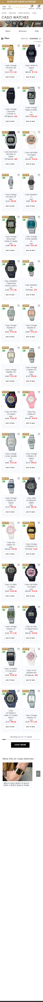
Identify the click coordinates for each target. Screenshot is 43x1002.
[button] (31, 39)
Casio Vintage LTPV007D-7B (11, 196)
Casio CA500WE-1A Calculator (10, 670)
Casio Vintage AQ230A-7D (31, 717)
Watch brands (24, 13)
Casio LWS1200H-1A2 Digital (31, 586)
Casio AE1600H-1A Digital (11, 586)
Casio (34, 13)
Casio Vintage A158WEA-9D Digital (31, 370)
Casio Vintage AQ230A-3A (11, 628)
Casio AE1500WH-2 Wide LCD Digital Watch (10, 714)
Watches (12, 13)
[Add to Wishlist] (18, 46)
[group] (8, 31)
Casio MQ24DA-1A (31, 196)
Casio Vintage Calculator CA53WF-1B (11, 112)
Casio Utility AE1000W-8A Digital (31, 501)
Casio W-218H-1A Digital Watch (31, 628)
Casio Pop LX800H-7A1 (10, 544)
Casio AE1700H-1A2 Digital (11, 413)
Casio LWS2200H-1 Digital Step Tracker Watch (10, 283)
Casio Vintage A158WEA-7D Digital (31, 456)
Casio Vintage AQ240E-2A (11, 327)
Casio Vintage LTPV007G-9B (11, 67)
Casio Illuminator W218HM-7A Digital (10, 154)
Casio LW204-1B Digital (31, 67)
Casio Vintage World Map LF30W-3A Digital (10, 239)
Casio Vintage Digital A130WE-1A (31, 110)
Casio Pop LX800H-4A (31, 413)
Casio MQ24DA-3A (31, 286)
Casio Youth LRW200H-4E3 (31, 672)
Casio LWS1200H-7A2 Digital (31, 154)
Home (4, 13)
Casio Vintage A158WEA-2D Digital (11, 501)
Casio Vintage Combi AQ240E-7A (11, 456)
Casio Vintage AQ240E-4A (31, 327)
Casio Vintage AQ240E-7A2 (11, 371)
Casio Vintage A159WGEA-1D (31, 545)
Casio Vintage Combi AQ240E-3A (31, 239)
